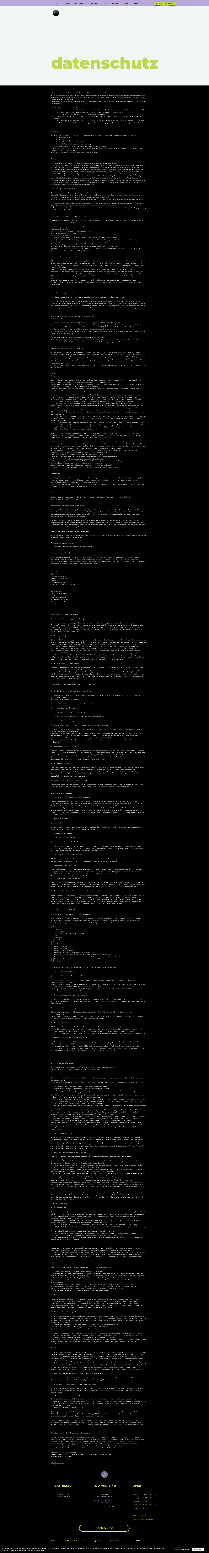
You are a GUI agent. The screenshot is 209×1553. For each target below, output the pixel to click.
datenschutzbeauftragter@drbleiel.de (67, 585)
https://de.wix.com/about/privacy (68, 499)
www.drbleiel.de (85, 199)
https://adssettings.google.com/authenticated (73, 484)
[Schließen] (206, 1549)
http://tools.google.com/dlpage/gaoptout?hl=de (79, 429)
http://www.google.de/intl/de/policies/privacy (85, 459)
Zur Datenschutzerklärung (36, 1550)
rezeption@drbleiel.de (59, 599)
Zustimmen (198, 1549)
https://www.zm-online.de (59, 1465)
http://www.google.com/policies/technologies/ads (95, 465)
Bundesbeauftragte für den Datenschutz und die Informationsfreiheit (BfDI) (74, 152)
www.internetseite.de (59, 559)
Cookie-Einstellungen (182, 1549)
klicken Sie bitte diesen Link (124, 433)
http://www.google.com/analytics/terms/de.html (85, 454)
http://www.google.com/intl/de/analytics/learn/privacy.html (94, 456)
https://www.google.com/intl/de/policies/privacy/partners (80, 463)
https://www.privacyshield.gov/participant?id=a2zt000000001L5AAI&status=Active (90, 448)
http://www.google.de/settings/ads (108, 467)
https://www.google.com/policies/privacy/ (86, 482)
